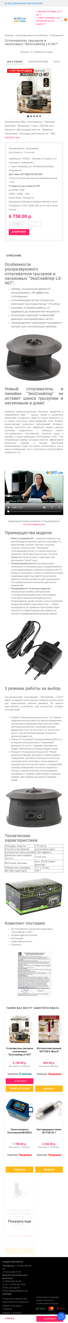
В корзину (50, 1319)
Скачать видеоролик (34, 524)
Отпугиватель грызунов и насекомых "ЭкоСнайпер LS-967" (19, 1051)
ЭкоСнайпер (32, 148)
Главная (9, 35)
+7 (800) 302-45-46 (11, 1281)
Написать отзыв (43, 52)
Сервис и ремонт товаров (12, 1314)
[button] (28, 116)
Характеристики (38, 61)
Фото (57, 61)
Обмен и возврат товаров (12, 1307)
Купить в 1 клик (19, 1088)
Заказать (49, 1088)
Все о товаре (14, 61)
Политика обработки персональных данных (15, 1300)
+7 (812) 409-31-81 (11, 1272)
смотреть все (12, 137)
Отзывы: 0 (25, 52)
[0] (62, 20)
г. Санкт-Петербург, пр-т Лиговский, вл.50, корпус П (48, 20)
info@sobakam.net (18, 1290)
